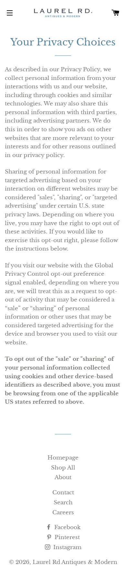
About (63, 477)
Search (63, 502)
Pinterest (66, 537)
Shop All (63, 467)
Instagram (66, 547)
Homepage (63, 457)
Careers (63, 512)
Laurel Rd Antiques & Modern (75, 562)
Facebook (66, 527)
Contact (63, 492)
